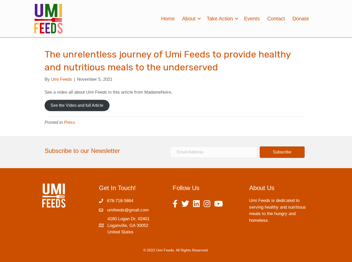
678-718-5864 (120, 200)
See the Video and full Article (77, 105)
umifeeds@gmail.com (128, 210)
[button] (282, 152)
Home (168, 18)
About (189, 18)
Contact (276, 18)
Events (252, 18)
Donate (300, 18)
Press (69, 122)
